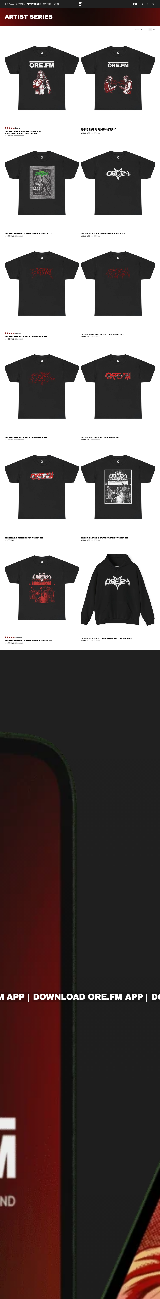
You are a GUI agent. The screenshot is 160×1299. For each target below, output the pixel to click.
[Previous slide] (8, 80)
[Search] (142, 4)
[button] (143, 29)
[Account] (147, 4)
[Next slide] (75, 80)
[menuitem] (56, 4)
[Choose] (75, 123)
